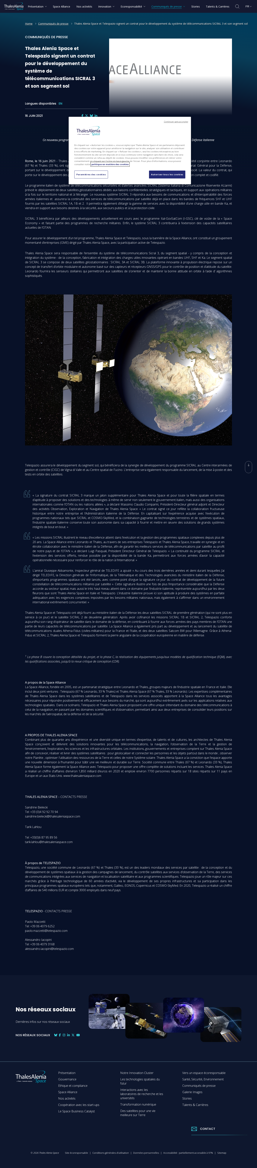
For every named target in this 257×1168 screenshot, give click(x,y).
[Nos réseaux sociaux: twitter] (86, 116)
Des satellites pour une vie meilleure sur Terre (137, 1113)
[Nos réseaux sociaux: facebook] (82, 116)
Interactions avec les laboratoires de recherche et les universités (141, 1094)
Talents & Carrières (195, 1105)
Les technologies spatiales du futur (140, 1081)
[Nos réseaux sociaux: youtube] (78, 1035)
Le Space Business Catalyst (76, 1111)
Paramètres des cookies (91, 174)
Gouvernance (67, 1079)
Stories (187, 1098)
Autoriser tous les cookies (167, 174)
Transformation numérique (138, 1104)
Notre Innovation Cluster (137, 1073)
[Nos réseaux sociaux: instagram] (64, 1035)
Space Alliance (67, 1092)
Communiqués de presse (53, 23)
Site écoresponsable (76, 1152)
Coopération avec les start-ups (78, 1105)
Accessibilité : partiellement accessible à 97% (188, 1152)
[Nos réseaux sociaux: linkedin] (96, 116)
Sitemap (221, 1152)
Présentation (66, 1073)
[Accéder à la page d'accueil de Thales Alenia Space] (13, 6)
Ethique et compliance (72, 1086)
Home (29, 23)
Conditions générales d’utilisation (110, 1152)
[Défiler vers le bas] (248, 467)
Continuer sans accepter (176, 121)
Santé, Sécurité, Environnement (203, 1079)
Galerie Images (192, 1092)
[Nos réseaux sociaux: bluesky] (91, 116)
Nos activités (66, 1098)
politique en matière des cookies (110, 164)
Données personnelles (146, 1152)
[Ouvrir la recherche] (237, 6)
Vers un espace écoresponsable (204, 1073)
